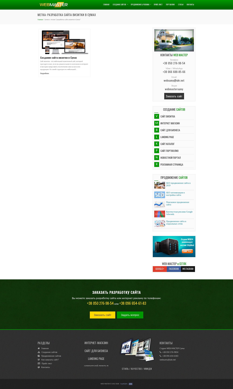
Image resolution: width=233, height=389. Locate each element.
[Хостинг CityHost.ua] (174, 246)
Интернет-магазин (96, 337)
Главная (106, 4)
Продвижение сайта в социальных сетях (176, 222)
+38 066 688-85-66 (174, 72)
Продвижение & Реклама (140, 4)
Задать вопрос (130, 314)
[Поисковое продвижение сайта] (159, 204)
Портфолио (170, 4)
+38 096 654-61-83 (132, 303)
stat (130, 384)
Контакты (190, 4)
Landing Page (96, 353)
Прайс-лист (158, 4)
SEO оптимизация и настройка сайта (175, 193)
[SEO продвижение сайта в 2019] (159, 185)
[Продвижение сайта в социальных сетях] (159, 223)
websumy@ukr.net (174, 80)
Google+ (159, 268)
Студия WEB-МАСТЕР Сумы (172, 348)
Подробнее (44, 73)
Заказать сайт (174, 96)
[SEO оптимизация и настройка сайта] (159, 194)
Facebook (174, 268)
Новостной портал (96, 361)
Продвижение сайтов (50, 356)
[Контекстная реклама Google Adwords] (159, 214)
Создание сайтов (119, 4)
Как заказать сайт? (49, 360)
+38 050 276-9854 (169, 352)
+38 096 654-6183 (169, 356)
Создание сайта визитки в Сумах (58, 57)
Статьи (180, 4)
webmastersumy (174, 89)
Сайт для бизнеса (96, 345)
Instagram (187, 268)
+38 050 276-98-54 (174, 63)
